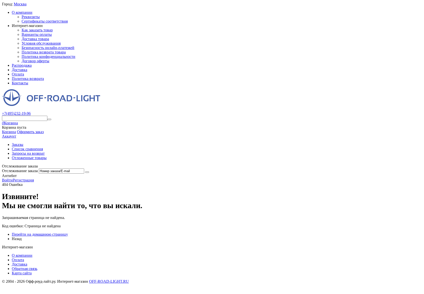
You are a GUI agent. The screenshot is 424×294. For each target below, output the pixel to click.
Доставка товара (35, 39)
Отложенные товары (29, 158)
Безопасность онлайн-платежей (48, 48)
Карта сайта (22, 273)
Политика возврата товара (44, 52)
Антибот (9, 176)
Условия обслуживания (41, 43)
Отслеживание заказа (20, 171)
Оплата (18, 74)
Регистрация (23, 180)
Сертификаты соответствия (45, 21)
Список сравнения (27, 149)
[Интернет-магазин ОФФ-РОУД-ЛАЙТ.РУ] (51, 104)
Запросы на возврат (28, 153)
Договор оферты (35, 61)
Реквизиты (31, 17)
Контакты (20, 83)
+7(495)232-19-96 (16, 113)
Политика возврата (28, 79)
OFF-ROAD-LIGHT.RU (109, 281)
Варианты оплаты (37, 34)
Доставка (19, 70)
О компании (22, 12)
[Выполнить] (87, 172)
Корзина (9, 132)
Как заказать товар (37, 30)
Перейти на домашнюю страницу (40, 234)
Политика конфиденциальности (48, 56)
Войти (7, 180)
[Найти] (49, 119)
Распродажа (22, 65)
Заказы (17, 144)
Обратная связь (24, 269)
